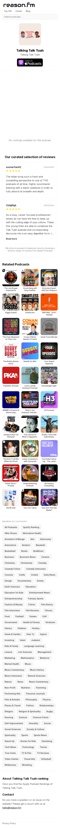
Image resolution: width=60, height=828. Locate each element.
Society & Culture (35, 729)
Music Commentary (14, 670)
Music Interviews (13, 676)
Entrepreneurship (13, 598)
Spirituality (10, 735)
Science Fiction (40, 717)
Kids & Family (11, 646)
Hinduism (50, 622)
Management (44, 652)
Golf (44, 616)
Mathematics (27, 658)
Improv (43, 634)
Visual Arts (29, 759)
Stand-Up (9, 741)
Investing (9, 640)
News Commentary (38, 681)
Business (9, 557)
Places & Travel (13, 705)
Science (23, 717)
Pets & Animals (12, 699)
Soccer (47, 723)
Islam (22, 640)
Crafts (22, 575)
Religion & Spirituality (30, 711)
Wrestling (27, 765)
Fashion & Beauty (14, 604)
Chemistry (10, 563)
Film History (47, 604)
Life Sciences (25, 652)
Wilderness (10, 765)
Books (24, 551)
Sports (24, 735)
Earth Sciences (12, 586)
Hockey (35, 628)
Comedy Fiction (12, 569)
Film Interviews (12, 610)
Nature (8, 681)
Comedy (42, 563)
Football (19, 616)
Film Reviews (32, 610)
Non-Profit (10, 687)
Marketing (10, 658)
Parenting (41, 687)
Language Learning (34, 646)
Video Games (11, 759)
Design (8, 580)
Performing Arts (12, 693)
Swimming (47, 741)
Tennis (43, 747)
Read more (11, 239)
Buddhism (38, 551)
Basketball (10, 551)
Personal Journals (35, 693)
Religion (9, 711)
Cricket (34, 575)
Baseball (40, 545)
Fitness (48, 610)
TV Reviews (43, 753)
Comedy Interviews (36, 569)
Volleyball (46, 759)
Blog (28, 11)
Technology (28, 747)
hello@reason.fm (11, 807)
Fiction (31, 604)
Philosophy (31, 699)
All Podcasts (11, 527)
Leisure (8, 652)
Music (28, 664)
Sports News (40, 735)
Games (33, 616)
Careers (45, 557)
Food (7, 616)
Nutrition (25, 687)
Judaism (35, 640)
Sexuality (33, 723)
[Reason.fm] (19, 4)
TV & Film (26, 753)
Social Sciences (13, 729)
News (20, 681)
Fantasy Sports (35, 598)
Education (31, 586)
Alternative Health (32, 533)
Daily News (49, 575)
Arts (32, 539)
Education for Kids (14, 592)
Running (9, 717)
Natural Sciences (36, 676)
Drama (40, 580)
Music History (37, 670)
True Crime (10, 753)
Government (11, 622)
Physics (47, 699)
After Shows (11, 533)
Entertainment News (39, 592)
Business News (28, 557)
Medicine (44, 658)
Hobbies (22, 628)
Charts (18, 11)
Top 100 (8, 11)
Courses (9, 575)
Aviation (26, 545)
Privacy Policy (9, 823)
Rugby (49, 711)
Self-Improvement (14, 723)
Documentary (24, 580)
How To (30, 634)
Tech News (10, 747)
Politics (30, 705)
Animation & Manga (15, 539)
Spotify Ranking (31, 527)
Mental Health (12, 664)
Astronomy (45, 539)
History (8, 628)
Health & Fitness (31, 622)
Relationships (47, 705)
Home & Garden (13, 634)
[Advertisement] (30, 100)
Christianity (26, 563)
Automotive (10, 545)
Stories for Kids (28, 741)
